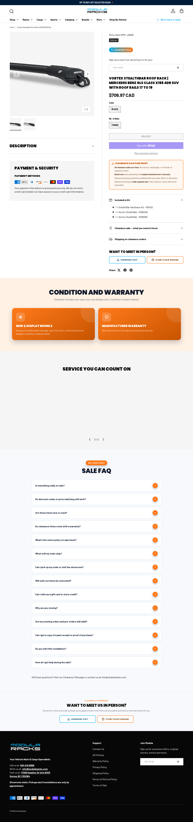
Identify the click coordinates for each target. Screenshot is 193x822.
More (99, 19)
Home (12, 27)
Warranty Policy (101, 761)
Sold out (146, 136)
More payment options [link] (146, 153)
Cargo (40, 19)
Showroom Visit (129, 259)
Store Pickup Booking (167, 259)
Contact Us (98, 749)
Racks (26, 19)
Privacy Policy (100, 767)
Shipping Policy (101, 773)
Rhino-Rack (114, 35)
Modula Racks (21, 811)
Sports (54, 19)
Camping (69, 19)
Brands (85, 19)
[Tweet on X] (119, 270)
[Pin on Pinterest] (131, 270)
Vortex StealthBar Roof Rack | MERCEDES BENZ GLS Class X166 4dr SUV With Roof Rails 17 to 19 (35, 27)
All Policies (98, 755)
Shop (12, 19)
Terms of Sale (100, 785)
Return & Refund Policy (105, 779)
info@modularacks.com (113, 677)
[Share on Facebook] (125, 270)
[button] (181, 11)
